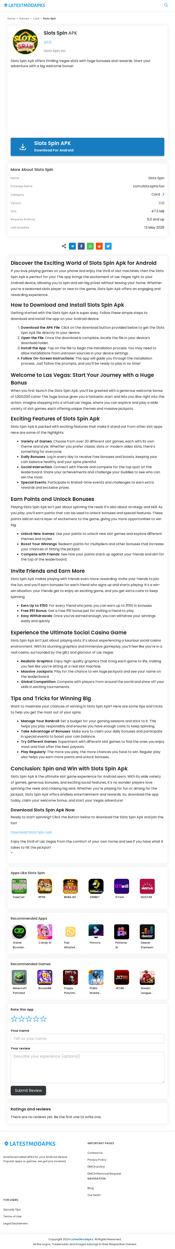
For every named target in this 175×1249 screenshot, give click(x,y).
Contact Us (95, 1153)
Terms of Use (12, 1216)
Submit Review (28, 1090)
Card (36, 18)
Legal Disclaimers (15, 1223)
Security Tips (12, 1210)
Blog (91, 1188)
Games (24, 18)
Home (11, 18)
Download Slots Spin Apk (31, 832)
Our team (94, 1195)
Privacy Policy (97, 1160)
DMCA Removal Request (104, 1174)
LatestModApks (81, 1239)
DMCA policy (96, 1167)
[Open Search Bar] (166, 5)
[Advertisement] (87, 104)
